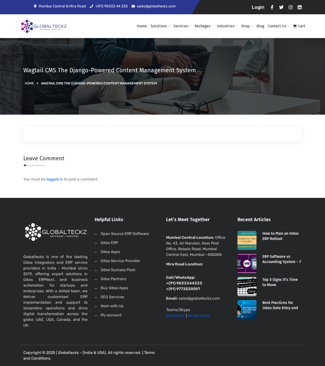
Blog (260, 26)
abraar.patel (198, 315)
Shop (245, 26)
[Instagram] (290, 7)
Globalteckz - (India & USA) (82, 352)
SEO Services (112, 297)
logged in (54, 179)
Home (142, 26)
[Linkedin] (299, 7)
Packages (202, 26)
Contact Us (277, 26)
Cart (301, 26)
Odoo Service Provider (120, 261)
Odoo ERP (109, 242)
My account (111, 315)
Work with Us (112, 306)
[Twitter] (281, 7)
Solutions (159, 26)
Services (180, 26)
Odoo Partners (113, 279)
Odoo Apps (110, 251)
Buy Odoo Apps (114, 288)
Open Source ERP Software (125, 233)
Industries (225, 26)
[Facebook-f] (272, 7)
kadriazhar (175, 315)
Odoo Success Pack (118, 270)
